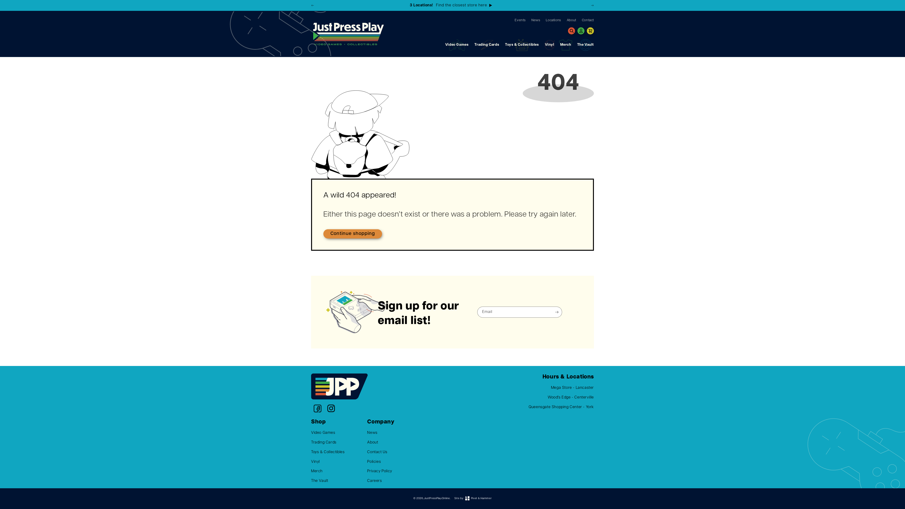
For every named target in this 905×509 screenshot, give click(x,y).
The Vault (585, 45)
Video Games (457, 45)
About (372, 442)
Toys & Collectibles (522, 45)
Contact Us (377, 452)
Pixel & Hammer (481, 498)
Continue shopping (352, 233)
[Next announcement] (592, 5)
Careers (374, 481)
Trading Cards (486, 45)
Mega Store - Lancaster (572, 388)
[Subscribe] (557, 312)
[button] (571, 30)
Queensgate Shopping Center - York (561, 407)
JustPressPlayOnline (437, 498)
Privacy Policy (379, 471)
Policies (374, 462)
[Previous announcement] (313, 5)
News (372, 433)
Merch (565, 45)
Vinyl (549, 45)
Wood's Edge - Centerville (571, 397)
